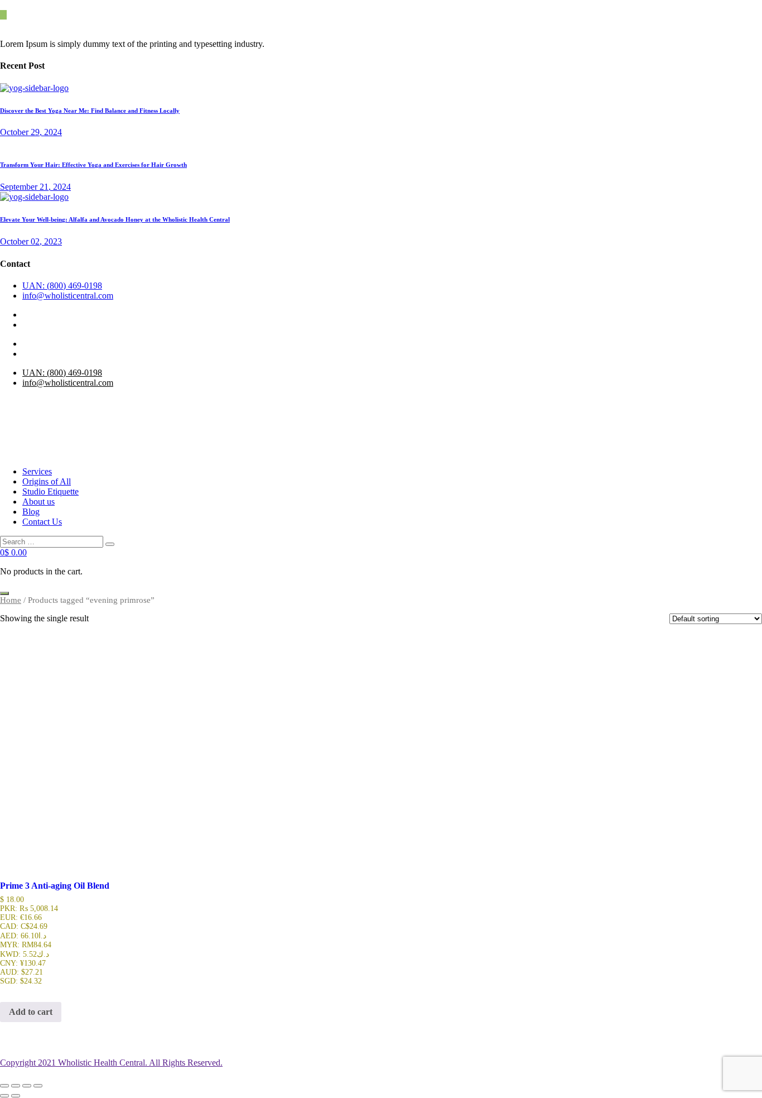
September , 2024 (35, 186)
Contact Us (42, 521)
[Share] (26, 1085)
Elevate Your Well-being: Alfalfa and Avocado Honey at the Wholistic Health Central (115, 219)
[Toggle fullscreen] (15, 1085)
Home (10, 600)
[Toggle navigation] (4, 593)
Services (37, 471)
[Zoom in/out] (4, 1085)
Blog (31, 511)
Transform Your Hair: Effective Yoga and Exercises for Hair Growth (93, 164)
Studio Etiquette (50, 491)
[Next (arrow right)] (15, 1095)
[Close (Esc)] (37, 1085)
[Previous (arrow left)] (4, 1095)
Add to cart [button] (30, 1012)
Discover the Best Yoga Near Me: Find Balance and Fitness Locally (90, 110)
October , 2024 (31, 132)
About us (38, 501)
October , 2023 (31, 241)
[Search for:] (52, 541)
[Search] (109, 544)
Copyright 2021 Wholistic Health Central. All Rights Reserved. (111, 1062)
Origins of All (46, 481)
